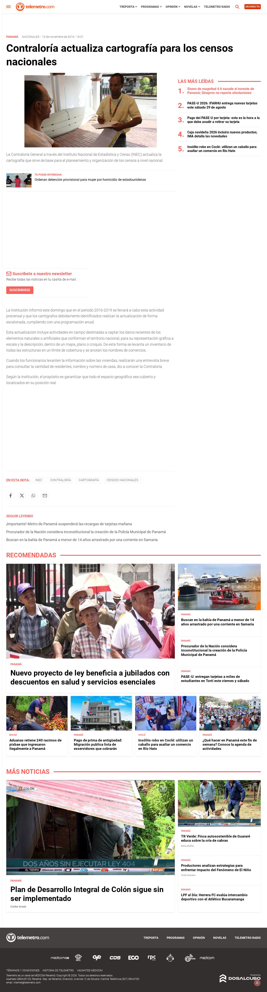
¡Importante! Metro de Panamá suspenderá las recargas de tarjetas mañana (69, 524)
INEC (38, 480)
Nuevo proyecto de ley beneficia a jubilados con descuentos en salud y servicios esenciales (90, 677)
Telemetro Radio (217, 6)
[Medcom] (207, 961)
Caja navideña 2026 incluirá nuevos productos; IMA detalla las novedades (222, 134)
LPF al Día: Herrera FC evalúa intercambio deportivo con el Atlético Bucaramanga (214, 897)
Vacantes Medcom (89, 970)
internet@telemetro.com (27, 982)
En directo (253, 6)
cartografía (89, 480)
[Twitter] (22, 495)
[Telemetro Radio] (188, 961)
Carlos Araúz (18, 906)
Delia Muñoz (187, 846)
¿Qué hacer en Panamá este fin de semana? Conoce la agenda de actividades (230, 744)
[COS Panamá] (115, 961)
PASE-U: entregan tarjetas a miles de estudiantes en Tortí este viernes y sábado (215, 678)
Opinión (172, 6)
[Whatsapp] (33, 495)
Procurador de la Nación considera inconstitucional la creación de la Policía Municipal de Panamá (86, 532)
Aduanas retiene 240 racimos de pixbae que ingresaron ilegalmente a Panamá (35, 744)
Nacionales (30, 36)
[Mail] (45, 495)
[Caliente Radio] (170, 961)
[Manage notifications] (257, 982)
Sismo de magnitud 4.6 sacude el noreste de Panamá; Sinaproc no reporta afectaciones (220, 91)
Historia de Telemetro (58, 970)
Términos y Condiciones (22, 970)
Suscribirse (19, 290)
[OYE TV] (97, 961)
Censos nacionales (122, 480)
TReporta (127, 6)
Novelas (190, 6)
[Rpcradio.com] (152, 961)
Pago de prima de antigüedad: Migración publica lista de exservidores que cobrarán (98, 744)
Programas (150, 6)
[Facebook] (10, 495)
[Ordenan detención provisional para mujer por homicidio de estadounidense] (18, 186)
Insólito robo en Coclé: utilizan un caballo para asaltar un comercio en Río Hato (222, 149)
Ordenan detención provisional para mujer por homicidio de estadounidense (90, 180)
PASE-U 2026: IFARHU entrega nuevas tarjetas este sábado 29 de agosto (222, 105)
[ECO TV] (133, 961)
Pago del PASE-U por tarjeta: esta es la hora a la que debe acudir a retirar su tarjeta (223, 120)
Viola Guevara (188, 875)
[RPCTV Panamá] (78, 961)
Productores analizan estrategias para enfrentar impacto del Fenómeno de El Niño (216, 867)
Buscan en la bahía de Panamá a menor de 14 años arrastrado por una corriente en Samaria (82, 540)
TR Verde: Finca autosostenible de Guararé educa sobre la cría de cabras (215, 838)
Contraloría (60, 480)
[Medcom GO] (60, 961)
